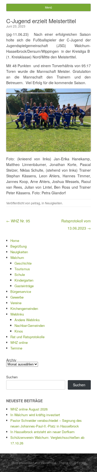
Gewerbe (17, 297)
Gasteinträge (24, 285)
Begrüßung (18, 246)
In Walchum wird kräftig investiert (35, 414)
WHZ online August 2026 (29, 409)
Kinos (18, 331)
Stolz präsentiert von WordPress (33, 462)
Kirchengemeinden (24, 308)
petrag (35, 203)
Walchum (17, 257)
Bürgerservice (20, 291)
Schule (19, 274)
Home (14, 240)
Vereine (15, 302)
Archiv (11, 360)
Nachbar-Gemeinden (29, 325)
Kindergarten (23, 280)
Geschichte (23, 263)
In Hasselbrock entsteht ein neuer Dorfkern (42, 431)
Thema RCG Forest (72, 462)
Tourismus (22, 268)
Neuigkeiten (53, 203)
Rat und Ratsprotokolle (27, 336)
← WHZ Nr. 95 (18, 220)
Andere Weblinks (27, 319)
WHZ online (19, 342)
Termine (16, 348)
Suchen (12, 376)
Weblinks (17, 314)
